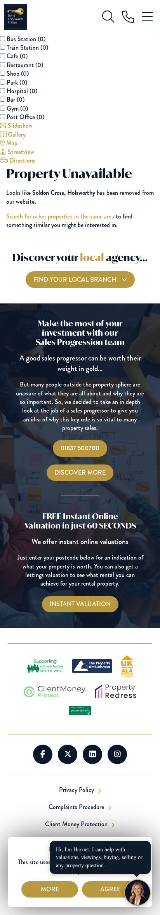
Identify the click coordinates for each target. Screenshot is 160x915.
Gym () (17, 108)
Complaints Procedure (77, 807)
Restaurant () (25, 65)
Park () (17, 82)
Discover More (80, 472)
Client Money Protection (77, 824)
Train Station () (27, 47)
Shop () (18, 73)
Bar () (15, 99)
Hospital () (22, 91)
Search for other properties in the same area (60, 216)
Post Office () (25, 117)
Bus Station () (26, 39)
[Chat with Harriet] (137, 892)
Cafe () (17, 56)
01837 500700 (80, 448)
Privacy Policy (77, 790)
